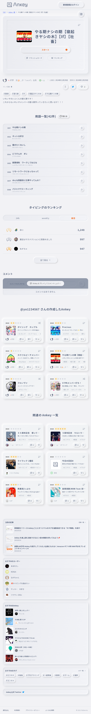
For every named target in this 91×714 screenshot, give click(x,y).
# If (23, 94)
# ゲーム (66, 675)
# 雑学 (75, 675)
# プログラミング (32, 675)
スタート (45, 49)
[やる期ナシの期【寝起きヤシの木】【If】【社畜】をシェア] (73, 87)
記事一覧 (81, 522)
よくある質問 (50, 710)
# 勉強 (20, 675)
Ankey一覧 (12, 12)
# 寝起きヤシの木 (35, 94)
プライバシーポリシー (33, 710)
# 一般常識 (47, 675)
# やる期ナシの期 (51, 94)
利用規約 (17, 710)
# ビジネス (10, 675)
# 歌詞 (6, 94)
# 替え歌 (15, 94)
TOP (4, 12)
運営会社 (6, 710)
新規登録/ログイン (71, 4)
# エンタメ (10, 680)
